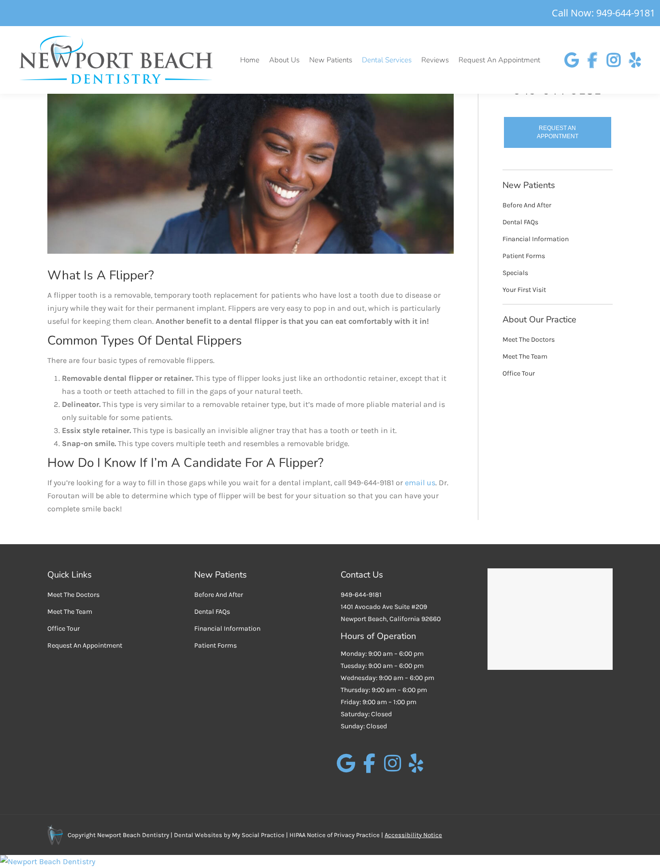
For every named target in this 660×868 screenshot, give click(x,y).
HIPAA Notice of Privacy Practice (334, 835)
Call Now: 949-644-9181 (603, 13)
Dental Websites (198, 835)
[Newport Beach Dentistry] (330, 861)
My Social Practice (257, 835)
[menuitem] (249, 60)
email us (420, 482)
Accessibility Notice (413, 835)
